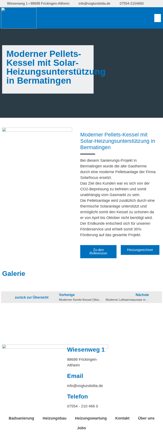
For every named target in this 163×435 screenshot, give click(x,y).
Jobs (81, 428)
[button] (157, 18)
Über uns (146, 418)
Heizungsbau (54, 418)
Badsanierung (21, 418)
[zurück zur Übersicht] (8, 297)
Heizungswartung (91, 418)
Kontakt (122, 418)
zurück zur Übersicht (31, 297)
